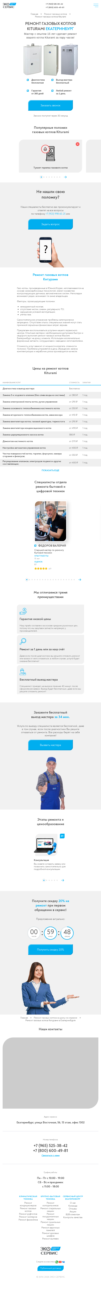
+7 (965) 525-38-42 (54, 4)
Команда (72, 1205)
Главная (34, 14)
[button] (41, 177)
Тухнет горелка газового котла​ (50, 167)
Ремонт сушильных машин (50, 1223)
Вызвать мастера (50, 745)
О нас (73, 1202)
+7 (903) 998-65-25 (55, 213)
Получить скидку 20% (50, 949)
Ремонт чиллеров (28, 1216)
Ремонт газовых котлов (55, 14)
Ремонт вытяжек (50, 1238)
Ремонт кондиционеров (28, 1204)
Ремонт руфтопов (28, 1213)
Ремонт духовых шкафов (50, 1234)
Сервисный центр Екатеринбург (73, 1197)
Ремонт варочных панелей (50, 1229)
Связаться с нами (51, 1155)
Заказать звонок (50, 105)
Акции (73, 1211)
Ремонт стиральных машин (50, 1210)
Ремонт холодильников (50, 1204)
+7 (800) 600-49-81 (55, 7)
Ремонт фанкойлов (28, 1219)
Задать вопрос (50, 224)
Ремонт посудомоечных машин (50, 1216)
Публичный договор (50, 1268)
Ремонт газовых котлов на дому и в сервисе (55, 1017)
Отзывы (73, 1208)
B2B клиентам (73, 1214)
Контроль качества (72, 1217)
